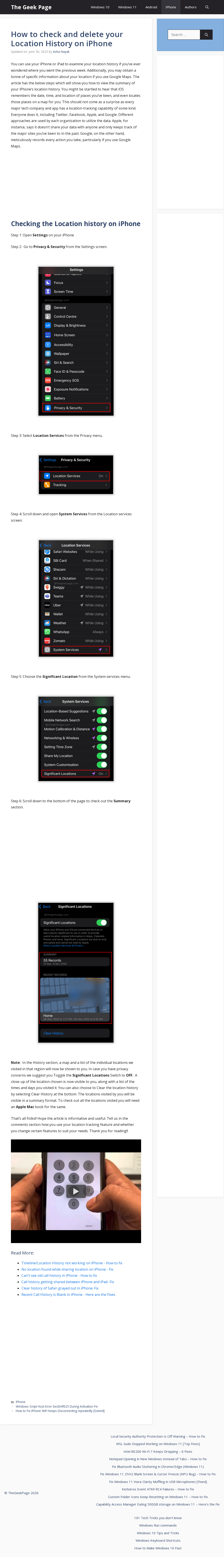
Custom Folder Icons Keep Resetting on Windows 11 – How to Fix (158, 1497)
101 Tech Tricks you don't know (158, 1518)
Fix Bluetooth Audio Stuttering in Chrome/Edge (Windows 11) (158, 1466)
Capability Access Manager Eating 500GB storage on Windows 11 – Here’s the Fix (158, 1504)
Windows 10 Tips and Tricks (158, 1533)
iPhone (171, 7)
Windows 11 (127, 7)
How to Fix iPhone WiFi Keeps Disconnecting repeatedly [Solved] (60, 1411)
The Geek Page (31, 7)
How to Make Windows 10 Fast (158, 1548)
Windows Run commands (158, 1525)
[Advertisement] (76, 185)
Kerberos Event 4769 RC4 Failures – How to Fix (158, 1489)
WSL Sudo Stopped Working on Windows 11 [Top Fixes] (158, 1444)
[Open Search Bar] (207, 7)
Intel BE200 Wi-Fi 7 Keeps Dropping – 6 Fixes (158, 1451)
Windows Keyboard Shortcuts (158, 1540)
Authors (191, 7)
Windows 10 (100, 7)
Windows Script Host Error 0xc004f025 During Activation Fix (57, 1406)
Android (151, 7)
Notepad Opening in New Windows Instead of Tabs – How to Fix (158, 1459)
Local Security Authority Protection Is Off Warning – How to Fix (158, 1436)
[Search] (206, 35)
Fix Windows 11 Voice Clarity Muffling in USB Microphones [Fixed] (158, 1481)
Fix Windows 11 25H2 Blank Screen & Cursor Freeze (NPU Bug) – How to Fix (158, 1474)
